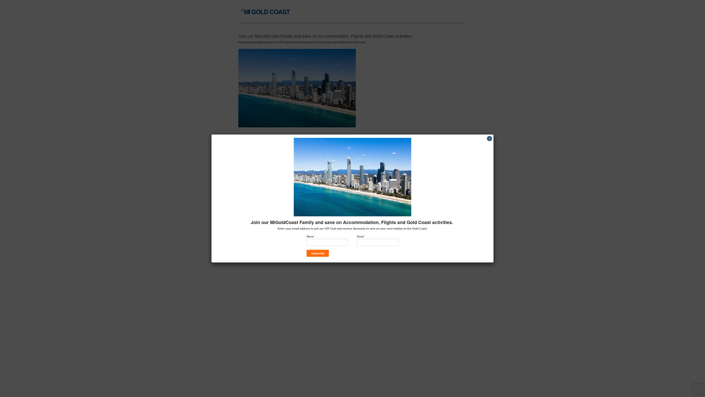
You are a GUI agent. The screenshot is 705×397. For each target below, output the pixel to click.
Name (310, 236)
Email (361, 236)
